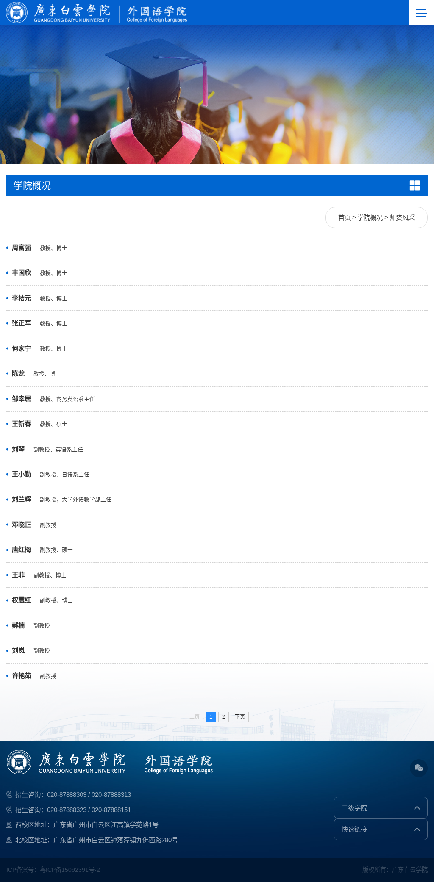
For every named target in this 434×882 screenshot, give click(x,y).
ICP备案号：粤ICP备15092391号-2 (53, 869)
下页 (240, 717)
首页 (344, 217)
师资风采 (402, 217)
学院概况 (370, 217)
